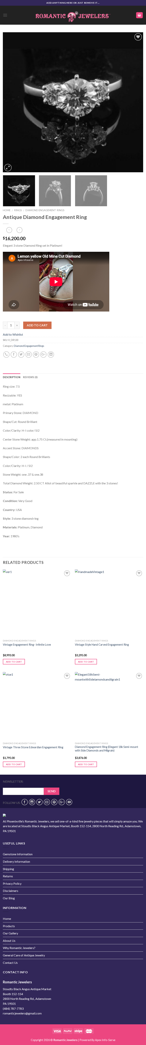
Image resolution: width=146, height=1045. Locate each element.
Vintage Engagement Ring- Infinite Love (27, 644)
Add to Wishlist (136, 45)
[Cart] (139, 15)
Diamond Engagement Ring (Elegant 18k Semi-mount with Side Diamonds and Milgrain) (106, 748)
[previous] (10, 102)
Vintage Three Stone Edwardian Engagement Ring (33, 747)
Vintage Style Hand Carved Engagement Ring (102, 644)
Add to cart (37, 325)
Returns (8, 876)
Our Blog (9, 898)
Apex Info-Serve (105, 1040)
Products (9, 926)
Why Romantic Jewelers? (19, 948)
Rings (18, 210)
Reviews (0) (30, 377)
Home (6, 210)
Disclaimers (10, 890)
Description (11, 377)
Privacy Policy (12, 883)
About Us (9, 940)
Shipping (8, 869)
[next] (135, 102)
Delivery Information (16, 861)
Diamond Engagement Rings (44, 210)
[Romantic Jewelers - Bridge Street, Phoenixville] (73, 15)
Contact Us (10, 962)
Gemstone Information (18, 854)
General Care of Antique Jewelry (24, 955)
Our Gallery (10, 933)
